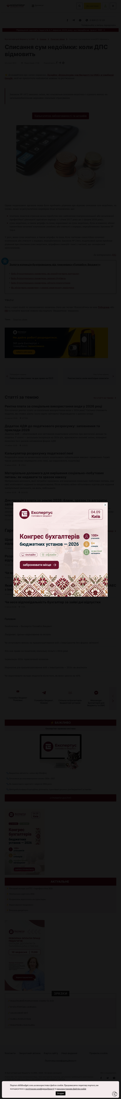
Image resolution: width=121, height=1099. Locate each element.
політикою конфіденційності (39, 1088)
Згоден (60, 1093)
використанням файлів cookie (71, 1088)
